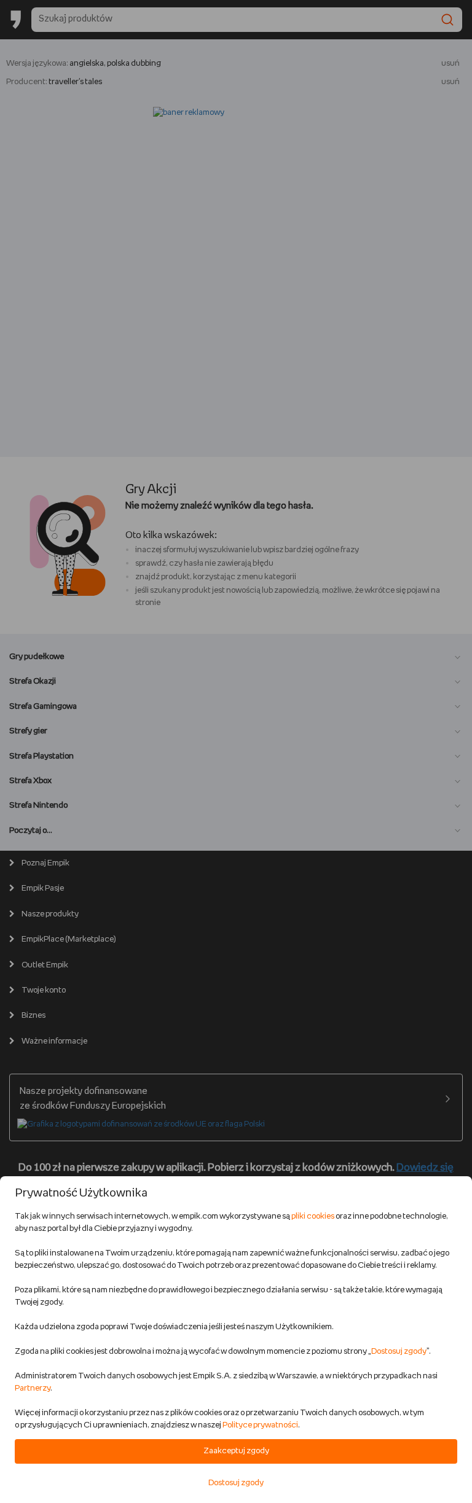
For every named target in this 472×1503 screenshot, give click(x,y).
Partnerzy (32, 1388)
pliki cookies (312, 1216)
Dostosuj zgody (399, 1352)
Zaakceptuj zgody (236, 1451)
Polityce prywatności (260, 1425)
